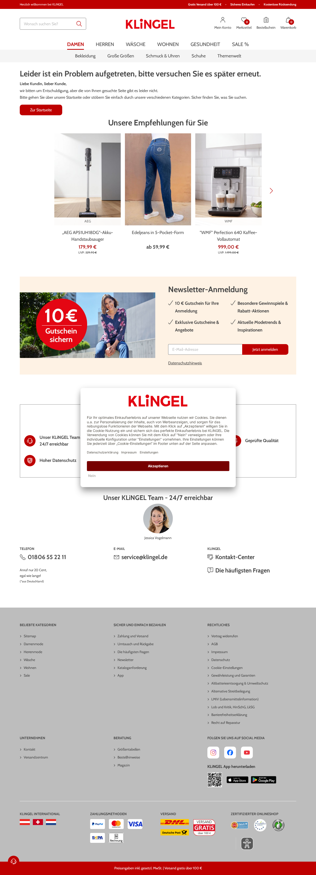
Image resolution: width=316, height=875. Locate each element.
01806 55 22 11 (47, 557)
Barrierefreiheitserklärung (229, 714)
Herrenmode (33, 652)
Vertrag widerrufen (224, 636)
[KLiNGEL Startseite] (150, 24)
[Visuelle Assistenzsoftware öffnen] (244, 843)
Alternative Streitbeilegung (230, 691)
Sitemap (30, 636)
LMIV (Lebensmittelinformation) (234, 699)
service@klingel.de (144, 557)
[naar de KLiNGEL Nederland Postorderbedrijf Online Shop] (51, 822)
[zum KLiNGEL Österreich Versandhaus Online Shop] (25, 822)
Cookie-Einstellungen (227, 667)
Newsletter (125, 660)
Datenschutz (220, 660)
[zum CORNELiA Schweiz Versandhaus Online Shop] (38, 822)
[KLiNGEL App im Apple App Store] (237, 780)
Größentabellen (129, 749)
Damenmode (33, 644)
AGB (214, 644)
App (121, 675)
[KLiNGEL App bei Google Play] (263, 780)
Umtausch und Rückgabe (136, 644)
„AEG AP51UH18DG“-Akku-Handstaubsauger (87, 236)
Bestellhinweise (129, 757)
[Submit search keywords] (79, 24)
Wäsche (29, 660)
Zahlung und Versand (133, 636)
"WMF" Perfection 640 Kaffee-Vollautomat (228, 236)
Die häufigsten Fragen (242, 570)
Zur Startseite (41, 110)
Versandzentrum (36, 757)
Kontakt (29, 749)
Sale (27, 675)
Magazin (124, 765)
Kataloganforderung (132, 667)
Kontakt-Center (235, 557)
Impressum (219, 652)
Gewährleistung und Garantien (233, 675)
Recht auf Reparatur (225, 722)
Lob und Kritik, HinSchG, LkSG (233, 707)
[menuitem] (75, 44)
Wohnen (30, 667)
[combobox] (53, 24)
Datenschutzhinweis (185, 363)
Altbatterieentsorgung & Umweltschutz (239, 683)
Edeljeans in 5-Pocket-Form (158, 232)
